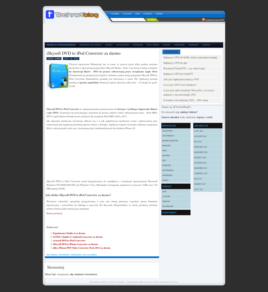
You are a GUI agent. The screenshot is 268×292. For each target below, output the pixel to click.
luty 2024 (198, 131)
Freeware (179, 45)
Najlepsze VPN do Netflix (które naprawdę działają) (190, 57)
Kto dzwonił (167, 112)
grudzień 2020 (200, 152)
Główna (115, 14)
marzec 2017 (200, 184)
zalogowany (63, 274)
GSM (164, 191)
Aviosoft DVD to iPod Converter (69, 240)
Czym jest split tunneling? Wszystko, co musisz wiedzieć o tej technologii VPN (188, 92)
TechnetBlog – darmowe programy (77, 13)
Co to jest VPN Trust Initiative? (179, 85)
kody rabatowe (187, 117)
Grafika (166, 155)
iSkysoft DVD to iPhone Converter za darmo (75, 244)
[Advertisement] (134, 32)
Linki (137, 14)
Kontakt (147, 14)
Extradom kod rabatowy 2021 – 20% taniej (185, 100)
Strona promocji (54, 213)
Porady (167, 45)
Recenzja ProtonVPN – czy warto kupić (184, 68)
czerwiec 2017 (200, 173)
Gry (164, 160)
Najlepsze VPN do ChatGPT (178, 74)
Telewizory (168, 206)
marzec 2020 (200, 157)
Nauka (165, 180)
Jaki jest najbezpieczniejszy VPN (181, 79)
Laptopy (166, 196)
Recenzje (138, 45)
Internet (166, 165)
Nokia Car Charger (117, 282)
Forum (159, 14)
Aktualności (122, 45)
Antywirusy (168, 135)
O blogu (127, 14)
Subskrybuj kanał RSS (214, 20)
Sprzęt (109, 45)
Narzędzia (167, 175)
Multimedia (52, 255)
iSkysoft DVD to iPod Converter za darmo (83, 53)
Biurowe (166, 145)
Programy (64, 255)
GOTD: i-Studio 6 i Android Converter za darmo (78, 236)
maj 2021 (198, 141)
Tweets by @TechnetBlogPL (176, 107)
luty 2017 (198, 189)
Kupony (206, 45)
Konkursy (193, 45)
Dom (164, 150)
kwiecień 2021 (200, 147)
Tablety (166, 201)
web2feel (174, 282)
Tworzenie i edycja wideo (83, 255)
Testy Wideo (152, 45)
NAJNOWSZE (171, 52)
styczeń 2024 (200, 136)
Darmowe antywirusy (90, 45)
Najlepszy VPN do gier (175, 63)
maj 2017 (198, 178)
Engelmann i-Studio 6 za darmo (69, 233)
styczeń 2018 (200, 162)
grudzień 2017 (200, 168)
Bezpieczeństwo (170, 140)
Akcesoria (167, 130)
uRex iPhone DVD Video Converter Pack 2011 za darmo (81, 247)
